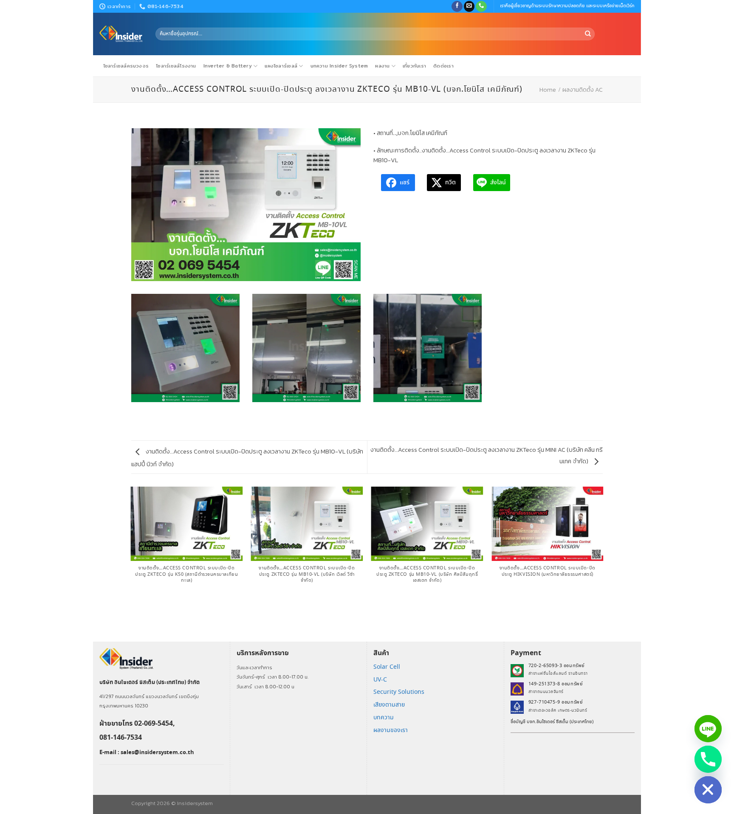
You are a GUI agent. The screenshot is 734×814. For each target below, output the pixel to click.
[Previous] (131, 563)
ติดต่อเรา (443, 66)
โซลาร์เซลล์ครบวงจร (126, 66)
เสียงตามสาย (389, 705)
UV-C (380, 680)
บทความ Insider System (339, 66)
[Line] (708, 728)
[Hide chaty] (708, 789)
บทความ (383, 717)
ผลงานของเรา (390, 730)
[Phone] (708, 759)
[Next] (602, 563)
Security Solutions (398, 692)
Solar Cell (386, 667)
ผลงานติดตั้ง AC (582, 89)
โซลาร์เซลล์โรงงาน (176, 66)
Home (547, 89)
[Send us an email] (469, 6)
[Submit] (588, 34)
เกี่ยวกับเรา (414, 66)
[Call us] (481, 6)
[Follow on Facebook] (457, 6)
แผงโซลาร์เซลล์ (281, 66)
